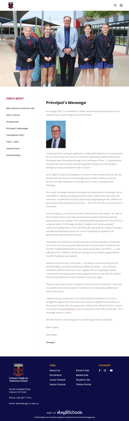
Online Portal (83, 384)
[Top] (18, 373)
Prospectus (12, 122)
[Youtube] (111, 370)
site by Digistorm (88, 417)
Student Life (83, 380)
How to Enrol (13, 115)
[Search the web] (115, 5)
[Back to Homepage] (10, 5)
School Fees (13, 148)
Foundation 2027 (15, 135)
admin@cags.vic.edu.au (27, 403)
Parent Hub (82, 370)
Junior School (57, 380)
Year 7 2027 (12, 142)
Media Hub (82, 375)
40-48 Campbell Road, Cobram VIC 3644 (20, 390)
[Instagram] (105, 370)
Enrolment (56, 375)
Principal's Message (17, 128)
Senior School (58, 384)
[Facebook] (99, 370)
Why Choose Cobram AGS (20, 108)
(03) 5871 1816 (24, 397)
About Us (55, 370)
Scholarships (13, 155)
